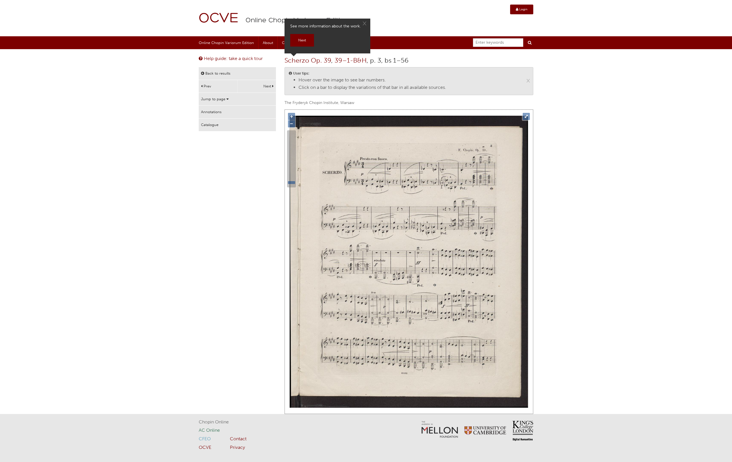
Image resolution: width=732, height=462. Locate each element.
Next (267, 86)
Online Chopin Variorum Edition (226, 43)
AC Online (209, 430)
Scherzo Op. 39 (308, 60)
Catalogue (209, 125)
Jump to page (213, 99)
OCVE (219, 18)
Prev (206, 86)
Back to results (217, 73)
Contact (238, 438)
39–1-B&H (351, 60)
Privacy (237, 447)
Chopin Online (214, 422)
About (268, 43)
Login (523, 9)
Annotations (211, 112)
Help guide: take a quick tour (233, 58)
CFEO (205, 438)
